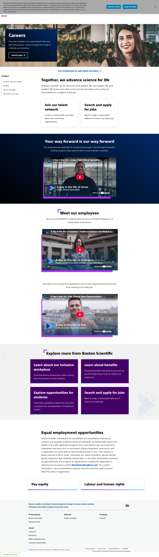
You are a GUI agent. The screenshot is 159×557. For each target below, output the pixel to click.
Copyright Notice (114, 548)
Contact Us (32, 532)
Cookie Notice (12, 12)
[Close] (155, 6)
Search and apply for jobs (104, 393)
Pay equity (39, 484)
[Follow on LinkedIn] (127, 506)
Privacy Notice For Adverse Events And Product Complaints (111, 551)
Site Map (125, 548)
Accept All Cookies (130, 7)
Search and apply (9, 90)
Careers (5, 76)
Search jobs (17, 55)
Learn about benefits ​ (101, 365)
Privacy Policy (90, 548)
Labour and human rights (104, 484)
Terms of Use (102, 548)
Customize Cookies (10, 554)
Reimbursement (34, 522)
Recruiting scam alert (10, 94)
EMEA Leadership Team (37, 539)
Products (103, 518)
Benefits (6, 86)
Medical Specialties (36, 518)
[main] (79, 251)
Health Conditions (70, 518)
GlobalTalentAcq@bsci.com (84, 465)
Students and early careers (12, 82)
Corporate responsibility (37, 543)
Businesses (33, 535)
